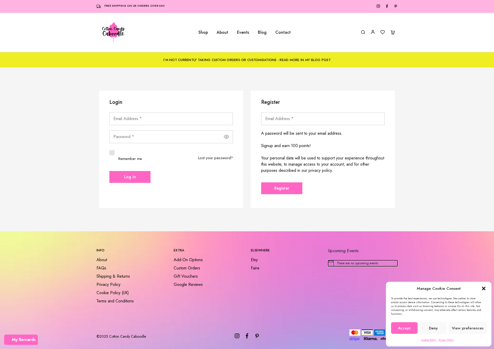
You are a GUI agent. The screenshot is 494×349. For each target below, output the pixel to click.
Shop (203, 32)
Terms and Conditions (115, 301)
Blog (262, 32)
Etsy (254, 260)
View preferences (467, 328)
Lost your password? (215, 158)
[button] (483, 288)
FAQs (101, 268)
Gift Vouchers (186, 276)
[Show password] (226, 136)
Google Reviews (188, 284)
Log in (130, 177)
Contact (283, 32)
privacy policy (320, 170)
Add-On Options (188, 260)
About (222, 32)
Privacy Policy (446, 340)
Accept (404, 328)
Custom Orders (187, 268)
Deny (433, 328)
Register (281, 188)
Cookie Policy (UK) (112, 293)
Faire (255, 268)
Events (243, 32)
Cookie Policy (428, 340)
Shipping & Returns (113, 276)
